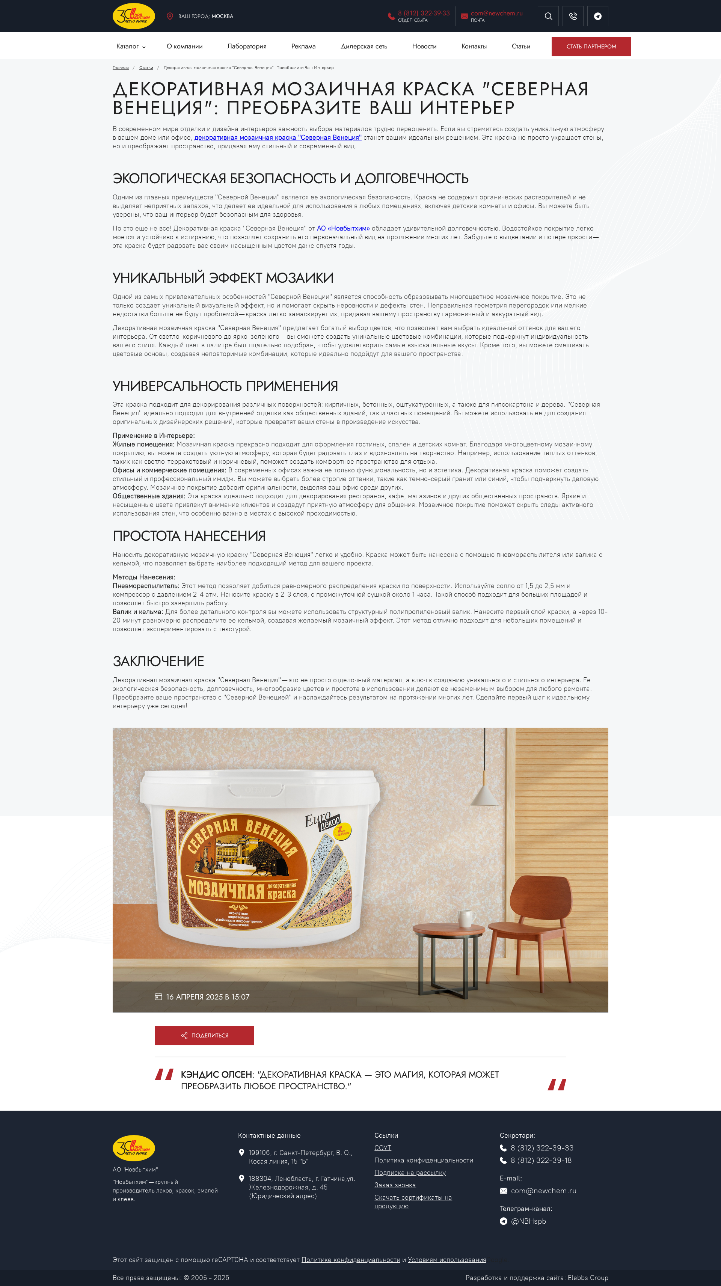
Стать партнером (591, 46)
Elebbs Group (588, 1278)
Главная (121, 67)
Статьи (146, 67)
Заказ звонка (395, 1185)
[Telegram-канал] (597, 16)
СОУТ (382, 1148)
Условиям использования (447, 1260)
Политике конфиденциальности (351, 1260)
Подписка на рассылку (410, 1172)
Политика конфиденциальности (423, 1160)
